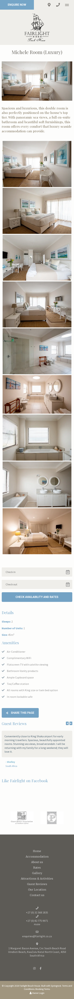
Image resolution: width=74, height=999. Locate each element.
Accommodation (37, 856)
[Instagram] (34, 968)
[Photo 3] (37, 258)
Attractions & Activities (37, 878)
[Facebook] (40, 968)
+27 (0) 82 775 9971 (37, 920)
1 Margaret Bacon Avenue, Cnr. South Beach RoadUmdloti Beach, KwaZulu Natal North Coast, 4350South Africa (37, 952)
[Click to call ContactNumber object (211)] (58, 5)
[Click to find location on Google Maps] (49, 5)
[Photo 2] (37, 211)
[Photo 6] (37, 394)
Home (37, 851)
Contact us (37, 895)
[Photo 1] (37, 164)
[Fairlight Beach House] (37, 27)
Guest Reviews (37, 884)
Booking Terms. (42, 989)
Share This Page (22, 712)
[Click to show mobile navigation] (68, 5)
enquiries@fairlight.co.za (37, 936)
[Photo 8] (37, 484)
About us (37, 862)
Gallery (37, 873)
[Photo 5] (37, 351)
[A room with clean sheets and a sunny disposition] (37, 304)
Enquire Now (17, 4)
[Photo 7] (37, 437)
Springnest (56, 985)
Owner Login (38, 993)
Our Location (37, 889)
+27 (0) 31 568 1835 (37, 912)
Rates (37, 867)
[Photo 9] (37, 531)
